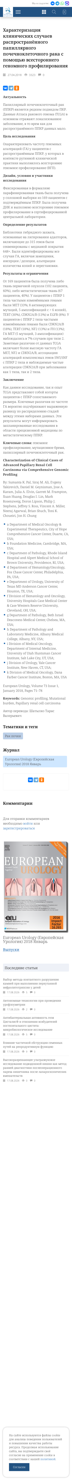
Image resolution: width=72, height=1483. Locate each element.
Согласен (19, 1467)
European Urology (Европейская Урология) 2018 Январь (29, 761)
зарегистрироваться (19, 828)
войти (28, 823)
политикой (47, 1459)
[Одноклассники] (16, 88)
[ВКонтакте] (5, 88)
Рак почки (13, 736)
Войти (64, 12)
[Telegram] (11, 88)
